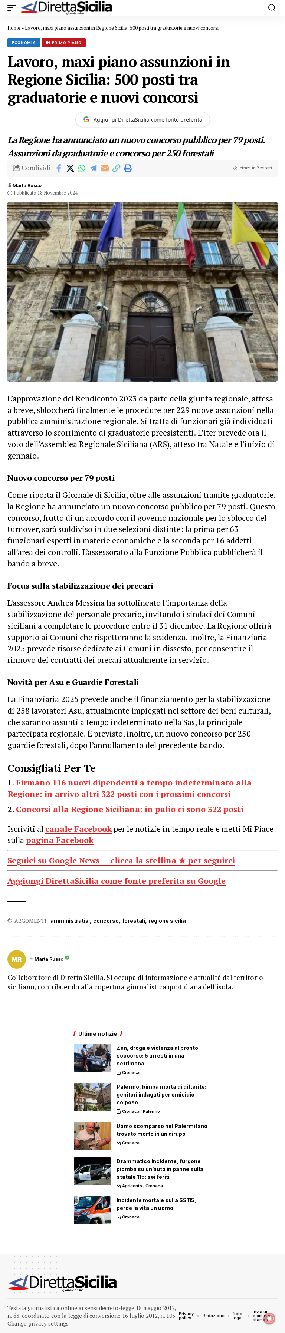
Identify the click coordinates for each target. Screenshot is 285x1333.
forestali (133, 920)
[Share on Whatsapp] (81, 168)
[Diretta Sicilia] (67, 8)
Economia (24, 42)
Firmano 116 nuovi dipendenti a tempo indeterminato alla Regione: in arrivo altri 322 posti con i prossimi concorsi (129, 788)
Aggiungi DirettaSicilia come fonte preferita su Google (116, 880)
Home (13, 27)
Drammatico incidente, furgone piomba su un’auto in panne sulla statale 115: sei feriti (160, 1169)
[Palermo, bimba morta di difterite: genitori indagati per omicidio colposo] (92, 1097)
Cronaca (131, 1072)
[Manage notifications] (269, 1318)
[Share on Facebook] (58, 168)
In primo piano (64, 42)
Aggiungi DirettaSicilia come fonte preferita (148, 119)
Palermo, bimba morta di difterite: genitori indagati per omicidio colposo (161, 1094)
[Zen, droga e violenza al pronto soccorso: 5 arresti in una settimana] (92, 1058)
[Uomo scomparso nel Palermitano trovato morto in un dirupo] (92, 1136)
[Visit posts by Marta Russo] (16, 959)
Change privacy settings (38, 1323)
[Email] (104, 168)
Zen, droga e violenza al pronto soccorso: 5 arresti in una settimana (157, 1055)
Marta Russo (27, 185)
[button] (13, 8)
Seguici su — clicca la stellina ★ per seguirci (121, 860)
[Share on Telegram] (93, 168)
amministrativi (70, 920)
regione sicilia (167, 920)
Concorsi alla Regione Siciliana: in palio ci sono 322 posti (129, 809)
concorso (106, 920)
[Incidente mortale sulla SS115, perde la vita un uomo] (92, 1210)
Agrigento (132, 1185)
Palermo (151, 1111)
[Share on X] (70, 168)
